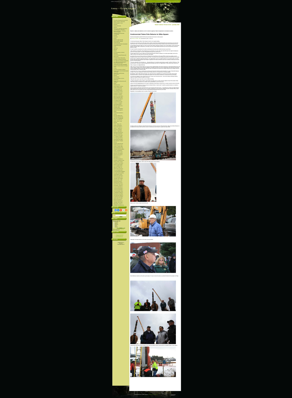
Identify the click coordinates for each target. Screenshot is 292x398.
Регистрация (174, 1)
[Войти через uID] (115, 210)
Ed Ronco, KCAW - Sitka (136, 38)
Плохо (116, 225)
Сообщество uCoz (119, 235)
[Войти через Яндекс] (121, 210)
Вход (178, 1)
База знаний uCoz (119, 236)
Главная (169, 1)
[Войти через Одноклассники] (126, 210)
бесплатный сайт (151, 394)
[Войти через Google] (123, 210)
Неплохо (116, 224)
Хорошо (116, 223)
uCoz (157, 394)
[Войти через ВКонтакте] (118, 210)
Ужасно (116, 226)
